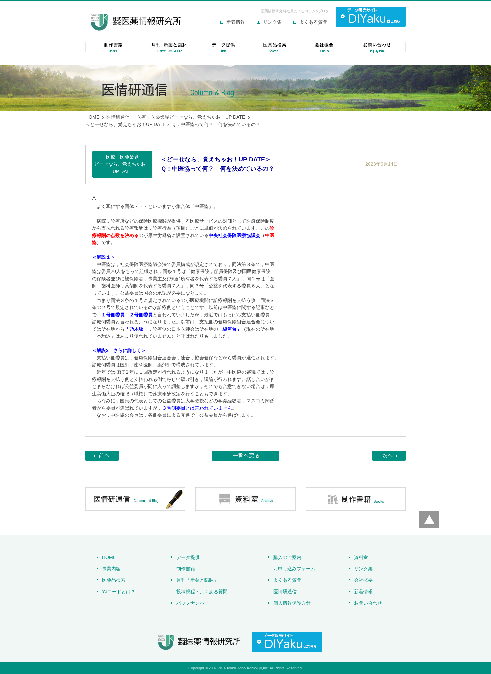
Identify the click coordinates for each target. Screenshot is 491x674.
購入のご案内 (287, 557)
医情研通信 (118, 117)
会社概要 (363, 580)
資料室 (361, 557)
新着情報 (235, 22)
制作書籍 (185, 568)
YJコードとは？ (118, 591)
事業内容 (111, 568)
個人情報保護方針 (292, 603)
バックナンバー (192, 603)
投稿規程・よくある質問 (202, 591)
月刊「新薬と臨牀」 (197, 580)
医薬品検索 (113, 580)
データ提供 (188, 557)
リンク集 (272, 22)
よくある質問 (313, 22)
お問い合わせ (368, 603)
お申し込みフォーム (294, 568)
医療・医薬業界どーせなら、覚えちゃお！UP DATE (191, 117)
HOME (92, 117)
